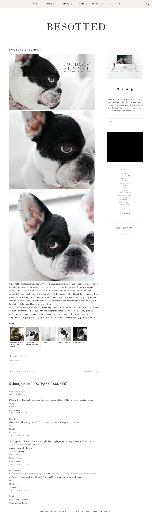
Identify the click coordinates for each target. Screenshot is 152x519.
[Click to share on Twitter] (16, 356)
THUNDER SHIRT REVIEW (32, 343)
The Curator (124, 202)
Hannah (12, 433)
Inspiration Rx (124, 195)
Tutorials (66, 4)
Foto (82, 4)
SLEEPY (44, 342)
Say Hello (115, 4)
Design (125, 181)
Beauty (125, 174)
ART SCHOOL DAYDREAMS (23, 371)
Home (34, 4)
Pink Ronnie (14, 391)
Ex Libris (125, 186)
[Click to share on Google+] (21, 356)
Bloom (107, 512)
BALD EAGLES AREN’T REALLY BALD (17, 344)
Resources (97, 4)
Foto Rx (124, 190)
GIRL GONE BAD (64, 342)
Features (49, 4)
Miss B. (12, 410)
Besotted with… (125, 176)
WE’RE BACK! (78, 342)
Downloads (125, 183)
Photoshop (125, 200)
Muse (124, 197)
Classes (124, 178)
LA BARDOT (90, 371)
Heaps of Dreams (16, 458)
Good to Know (15, 360)
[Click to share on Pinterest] (26, 356)
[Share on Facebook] (10, 356)
